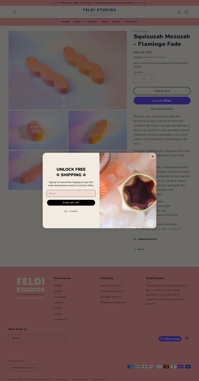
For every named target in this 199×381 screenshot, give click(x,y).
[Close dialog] (152, 156)
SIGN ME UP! (71, 202)
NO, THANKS (71, 211)
